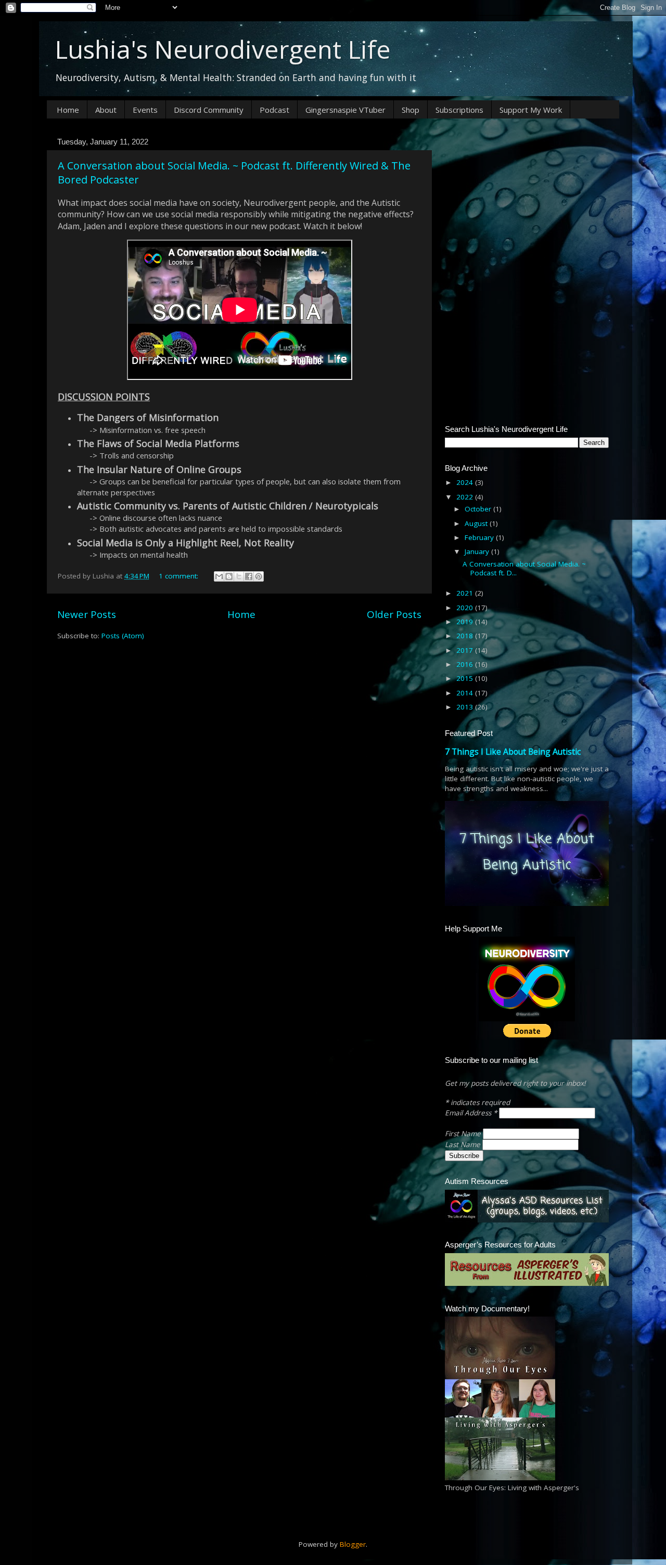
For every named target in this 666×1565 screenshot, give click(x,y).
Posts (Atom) (122, 635)
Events (145, 109)
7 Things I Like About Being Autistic (513, 751)
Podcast (274, 109)
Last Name (463, 1144)
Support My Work (530, 109)
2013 (465, 707)
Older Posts (394, 614)
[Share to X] (239, 576)
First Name (464, 1133)
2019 (465, 621)
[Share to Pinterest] (258, 576)
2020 (465, 607)
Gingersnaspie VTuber (345, 109)
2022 (465, 497)
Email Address (471, 1112)
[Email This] (219, 576)
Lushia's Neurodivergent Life (223, 49)
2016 (465, 664)
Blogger (353, 1544)
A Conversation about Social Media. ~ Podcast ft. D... (524, 568)
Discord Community (209, 109)
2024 (465, 482)
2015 (465, 678)
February (480, 537)
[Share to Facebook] (249, 576)
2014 (465, 693)
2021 (465, 593)
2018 (465, 635)
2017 (465, 650)
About (106, 109)
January (478, 551)
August (477, 523)
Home (68, 109)
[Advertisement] (527, 199)
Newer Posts (86, 614)
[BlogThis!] (229, 576)
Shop (410, 109)
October (479, 509)
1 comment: (179, 576)
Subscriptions (459, 109)
